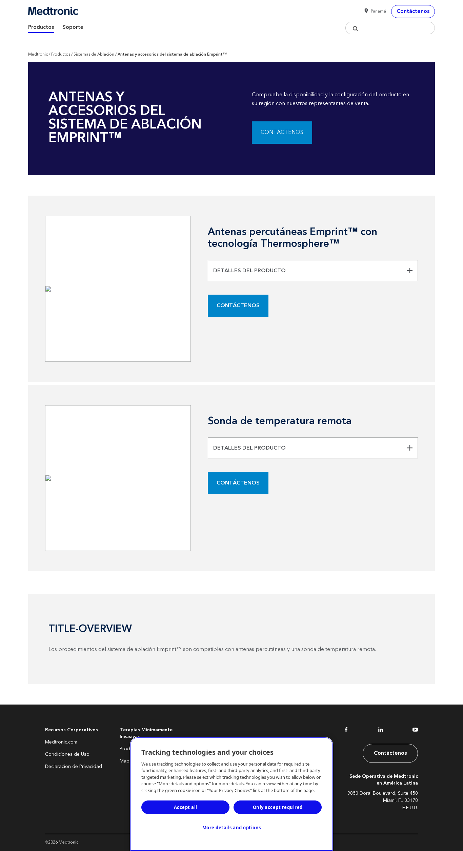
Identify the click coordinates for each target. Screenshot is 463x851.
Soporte (73, 27)
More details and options (231, 828)
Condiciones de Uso (67, 754)
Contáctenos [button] (413, 11)
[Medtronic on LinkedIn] (380, 731)
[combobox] (390, 28)
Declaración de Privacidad (73, 767)
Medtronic (38, 54)
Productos (41, 27)
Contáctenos (282, 132)
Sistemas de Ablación (94, 54)
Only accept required (278, 807)
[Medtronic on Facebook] (346, 731)
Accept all (185, 807)
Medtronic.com (61, 742)
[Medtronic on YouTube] (415, 731)
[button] (374, 11)
